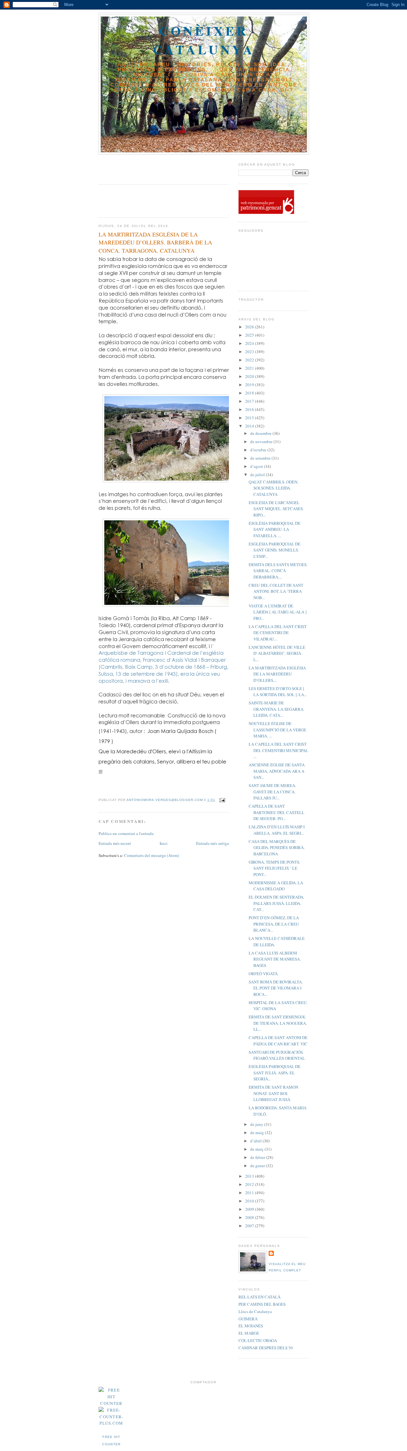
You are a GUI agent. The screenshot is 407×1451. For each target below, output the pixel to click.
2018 (250, 393)
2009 (250, 1209)
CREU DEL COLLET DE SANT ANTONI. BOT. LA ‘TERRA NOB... (276, 591)
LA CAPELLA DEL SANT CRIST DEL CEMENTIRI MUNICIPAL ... (278, 750)
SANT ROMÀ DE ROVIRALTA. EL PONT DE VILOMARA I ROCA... (276, 988)
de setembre (261, 458)
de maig (257, 1132)
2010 (250, 1201)
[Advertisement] (136, 167)
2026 (250, 327)
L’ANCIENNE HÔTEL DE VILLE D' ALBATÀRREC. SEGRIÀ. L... (277, 653)
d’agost (257, 466)
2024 (250, 343)
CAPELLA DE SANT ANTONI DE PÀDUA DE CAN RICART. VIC (278, 1041)
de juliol (258, 474)
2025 (250, 335)
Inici (164, 843)
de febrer (258, 1157)
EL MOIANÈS (250, 1326)
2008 (250, 1217)
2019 (250, 384)
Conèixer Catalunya (204, 40)
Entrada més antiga (212, 843)
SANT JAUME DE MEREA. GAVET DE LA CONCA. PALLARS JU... (272, 792)
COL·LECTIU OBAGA (257, 1340)
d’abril (256, 1141)
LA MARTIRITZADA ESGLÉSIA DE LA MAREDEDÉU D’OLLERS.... (277, 674)
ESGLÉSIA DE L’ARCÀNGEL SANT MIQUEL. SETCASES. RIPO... (276, 509)
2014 (250, 426)
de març (257, 1149)
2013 (250, 1176)
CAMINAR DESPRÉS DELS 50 (265, 1348)
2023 (250, 351)
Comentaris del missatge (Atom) (151, 855)
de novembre (261, 441)
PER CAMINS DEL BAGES (262, 1304)
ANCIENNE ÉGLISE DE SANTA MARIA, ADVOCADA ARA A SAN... (277, 771)
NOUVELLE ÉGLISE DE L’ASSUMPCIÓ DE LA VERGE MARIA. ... (277, 730)
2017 (250, 401)
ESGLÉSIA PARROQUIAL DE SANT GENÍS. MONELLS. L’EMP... (274, 550)
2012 (250, 1184)
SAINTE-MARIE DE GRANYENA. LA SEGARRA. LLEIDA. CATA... (276, 709)
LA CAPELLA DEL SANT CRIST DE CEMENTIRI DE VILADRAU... (278, 633)
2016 (250, 409)
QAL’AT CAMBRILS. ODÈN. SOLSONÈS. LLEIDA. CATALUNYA (273, 488)
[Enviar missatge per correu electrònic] (222, 800)
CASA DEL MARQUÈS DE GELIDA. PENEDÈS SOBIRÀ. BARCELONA (277, 847)
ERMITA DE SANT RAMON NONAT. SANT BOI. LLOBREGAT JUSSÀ (273, 1093)
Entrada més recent (115, 843)
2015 (250, 418)
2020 (250, 376)
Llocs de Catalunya (255, 1311)
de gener (258, 1165)
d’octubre (258, 450)
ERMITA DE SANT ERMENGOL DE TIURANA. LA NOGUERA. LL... (278, 1023)
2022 (250, 360)
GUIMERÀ (248, 1319)
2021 (250, 368)
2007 (250, 1226)
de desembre (261, 433)
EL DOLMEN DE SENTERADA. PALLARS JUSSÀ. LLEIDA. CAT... (276, 903)
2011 (250, 1192)
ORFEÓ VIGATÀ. (264, 973)
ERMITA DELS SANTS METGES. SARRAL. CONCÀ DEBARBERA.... (278, 571)
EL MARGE (248, 1333)
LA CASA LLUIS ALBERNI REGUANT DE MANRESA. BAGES (275, 959)
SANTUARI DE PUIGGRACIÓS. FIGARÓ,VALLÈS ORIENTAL (277, 1055)
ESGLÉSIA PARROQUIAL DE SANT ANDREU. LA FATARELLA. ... (274, 529)
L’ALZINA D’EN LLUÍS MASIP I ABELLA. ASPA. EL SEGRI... (277, 830)
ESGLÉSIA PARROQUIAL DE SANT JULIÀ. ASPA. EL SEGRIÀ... (274, 1073)
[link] (162, 761)
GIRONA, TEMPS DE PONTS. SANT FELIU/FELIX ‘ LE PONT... (274, 868)
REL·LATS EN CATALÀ (259, 1297)
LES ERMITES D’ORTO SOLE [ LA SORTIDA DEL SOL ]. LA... (278, 692)
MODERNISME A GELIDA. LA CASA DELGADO (276, 886)
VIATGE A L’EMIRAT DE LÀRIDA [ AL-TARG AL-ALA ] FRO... (278, 612)
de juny (257, 1124)
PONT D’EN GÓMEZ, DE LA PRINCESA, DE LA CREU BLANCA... (274, 924)
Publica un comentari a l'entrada (126, 833)
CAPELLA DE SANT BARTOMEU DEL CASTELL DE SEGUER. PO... (276, 812)
